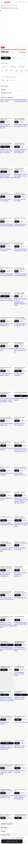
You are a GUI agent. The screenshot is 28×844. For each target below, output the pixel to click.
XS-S (3, 80)
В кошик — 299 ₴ (10, 841)
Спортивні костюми (5, 6)
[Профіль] (19, 2)
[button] (11, 43)
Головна (2, 5)
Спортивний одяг (13, 5)
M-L (7, 80)
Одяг (7, 5)
